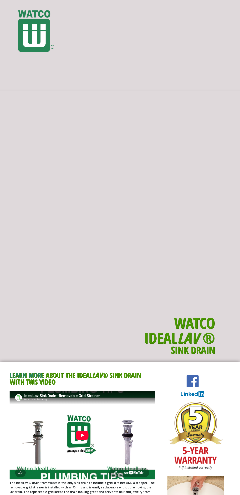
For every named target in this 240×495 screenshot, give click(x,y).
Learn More (27, 375)
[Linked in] (192, 381)
